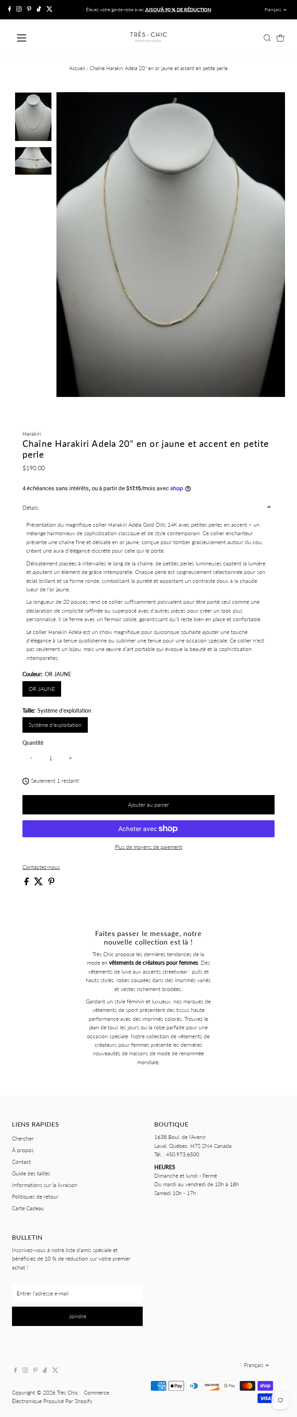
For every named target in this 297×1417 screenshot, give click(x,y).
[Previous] (69, 104)
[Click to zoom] (272, 104)
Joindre (77, 1316)
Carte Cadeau (28, 1208)
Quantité (32, 742)
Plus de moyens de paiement (148, 846)
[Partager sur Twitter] (39, 883)
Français (273, 9)
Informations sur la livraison (44, 1185)
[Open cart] (280, 37)
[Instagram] (19, 9)
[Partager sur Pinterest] (51, 883)
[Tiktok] (39, 9)
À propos (23, 1150)
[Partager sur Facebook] (27, 883)
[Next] (88, 104)
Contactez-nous (41, 867)
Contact (21, 1161)
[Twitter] (49, 9)
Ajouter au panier (148, 804)
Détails (30, 507)
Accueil (77, 68)
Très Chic (68, 1392)
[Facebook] (9, 9)
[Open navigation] (44, 38)
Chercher (23, 1138)
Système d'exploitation (55, 724)
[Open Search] (267, 37)
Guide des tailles (31, 1173)
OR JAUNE (42, 688)
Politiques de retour (35, 1196)
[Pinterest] (29, 9)
